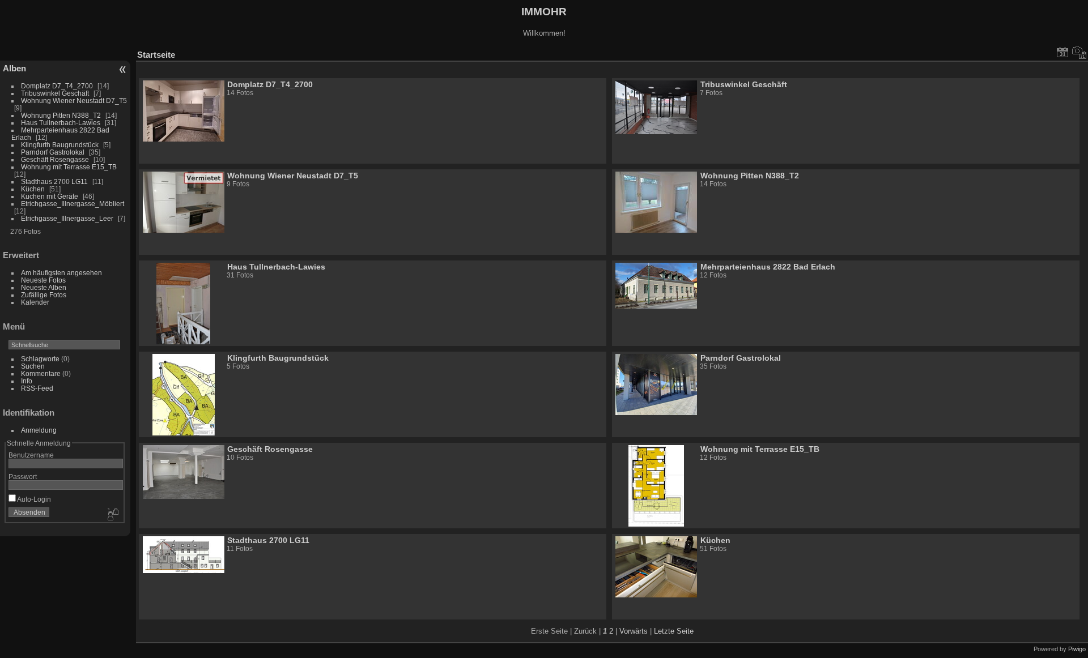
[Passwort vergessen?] (112, 514)
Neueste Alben (43, 287)
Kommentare (41, 373)
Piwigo (1077, 649)
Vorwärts (633, 631)
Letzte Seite (674, 631)
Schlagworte (40, 358)
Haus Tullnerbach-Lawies (60, 122)
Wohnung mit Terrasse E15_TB (69, 166)
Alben (14, 68)
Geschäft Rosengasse (55, 159)
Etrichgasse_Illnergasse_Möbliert (72, 203)
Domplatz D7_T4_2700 (57, 85)
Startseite (156, 54)
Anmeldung (39, 430)
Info (26, 380)
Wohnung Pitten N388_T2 (61, 115)
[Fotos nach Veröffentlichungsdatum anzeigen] (1062, 52)
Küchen (33, 189)
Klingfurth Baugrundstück (60, 144)
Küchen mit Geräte (49, 196)
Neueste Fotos (43, 280)
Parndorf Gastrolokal (52, 152)
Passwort (22, 476)
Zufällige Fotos (43, 294)
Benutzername (31, 455)
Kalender (35, 302)
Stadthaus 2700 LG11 (54, 181)
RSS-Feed (37, 388)
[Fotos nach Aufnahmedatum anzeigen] (1079, 52)
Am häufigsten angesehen (61, 272)
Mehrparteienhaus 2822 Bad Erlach (767, 266)
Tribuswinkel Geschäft (55, 93)
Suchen (33, 366)
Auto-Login (33, 499)
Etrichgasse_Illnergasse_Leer (67, 218)
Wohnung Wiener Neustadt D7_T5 (74, 100)
